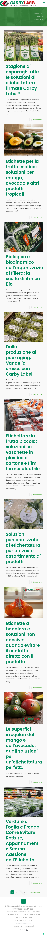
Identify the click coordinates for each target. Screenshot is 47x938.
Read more (37, 120)
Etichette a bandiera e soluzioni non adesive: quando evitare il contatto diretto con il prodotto (23, 642)
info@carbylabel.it (23, 923)
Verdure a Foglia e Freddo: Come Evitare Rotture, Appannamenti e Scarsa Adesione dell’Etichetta (23, 840)
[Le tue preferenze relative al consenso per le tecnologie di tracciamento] (43, 934)
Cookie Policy (29, 926)
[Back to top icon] (23, 901)
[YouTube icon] (24, 930)
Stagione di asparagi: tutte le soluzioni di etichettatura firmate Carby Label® (22, 80)
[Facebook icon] (20, 930)
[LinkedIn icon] (27, 930)
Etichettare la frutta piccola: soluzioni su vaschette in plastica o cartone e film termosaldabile (23, 452)
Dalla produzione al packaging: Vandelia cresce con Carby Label (21, 360)
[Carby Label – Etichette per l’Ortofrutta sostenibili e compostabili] (18, 3)
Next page (34, 892)
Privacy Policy (18, 926)
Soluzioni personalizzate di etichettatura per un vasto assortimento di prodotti (23, 548)
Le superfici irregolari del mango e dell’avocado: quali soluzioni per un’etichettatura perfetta (24, 748)
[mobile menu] (44, 3)
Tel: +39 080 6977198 (23, 917)
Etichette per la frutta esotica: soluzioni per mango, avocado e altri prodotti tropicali (22, 177)
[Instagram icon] (22, 930)
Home (36, 13)
